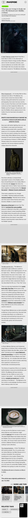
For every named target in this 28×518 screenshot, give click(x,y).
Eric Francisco (7, 18)
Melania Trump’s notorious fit (17, 190)
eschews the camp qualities (14, 207)
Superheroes (14, 509)
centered (4, 300)
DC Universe (5, 512)
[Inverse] (11, 2)
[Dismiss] (26, 504)
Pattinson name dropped (15, 302)
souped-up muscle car (12, 378)
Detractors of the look (7, 205)
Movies (4, 509)
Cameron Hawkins (6, 197)
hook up (9, 434)
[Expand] (21, 504)
